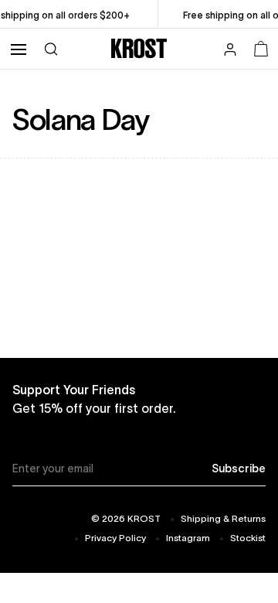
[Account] (230, 51)
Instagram (188, 538)
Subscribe (239, 468)
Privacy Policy (115, 538)
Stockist (248, 538)
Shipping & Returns (223, 518)
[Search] (51, 48)
